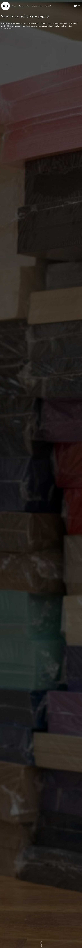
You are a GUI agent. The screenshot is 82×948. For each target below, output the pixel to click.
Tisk (28, 6)
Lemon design (37, 6)
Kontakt (48, 6)
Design (21, 6)
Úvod (14, 6)
